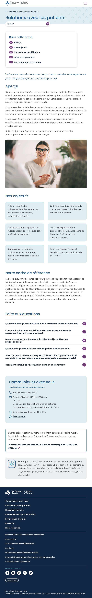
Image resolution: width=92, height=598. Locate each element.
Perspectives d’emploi (15, 519)
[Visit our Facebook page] (7, 573)
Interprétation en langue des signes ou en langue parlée (30, 557)
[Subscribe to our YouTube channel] (13, 573)
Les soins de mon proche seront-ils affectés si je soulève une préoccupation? (36, 340)
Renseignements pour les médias (20, 514)
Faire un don (12, 580)
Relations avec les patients (17, 505)
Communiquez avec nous (16, 501)
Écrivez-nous (19, 416)
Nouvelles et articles (14, 510)
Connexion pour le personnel (17, 562)
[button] (27, 23)
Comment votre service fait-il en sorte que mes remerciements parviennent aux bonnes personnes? (38, 331)
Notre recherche (12, 528)
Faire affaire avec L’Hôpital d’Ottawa (21, 553)
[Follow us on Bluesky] (31, 573)
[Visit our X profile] (19, 573)
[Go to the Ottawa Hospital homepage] (16, 3)
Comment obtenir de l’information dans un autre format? (35, 364)
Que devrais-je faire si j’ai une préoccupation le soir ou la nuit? (37, 348)
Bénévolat (9, 523)
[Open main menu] (85, 3)
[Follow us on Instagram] (25, 573)
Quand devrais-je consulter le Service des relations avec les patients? (41, 323)
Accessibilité (10, 539)
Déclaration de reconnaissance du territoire (24, 535)
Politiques (9, 548)
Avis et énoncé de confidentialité (19, 544)
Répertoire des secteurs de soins (24, 12)
